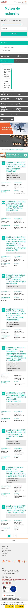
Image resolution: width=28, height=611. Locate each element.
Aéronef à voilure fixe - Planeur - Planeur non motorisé (6, 260)
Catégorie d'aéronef (18, 55)
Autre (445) (6, 74)
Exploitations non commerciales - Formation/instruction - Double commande (19, 259)
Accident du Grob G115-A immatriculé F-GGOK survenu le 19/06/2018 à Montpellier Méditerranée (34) (16, 397)
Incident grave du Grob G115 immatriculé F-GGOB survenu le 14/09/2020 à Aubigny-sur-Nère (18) (16, 279)
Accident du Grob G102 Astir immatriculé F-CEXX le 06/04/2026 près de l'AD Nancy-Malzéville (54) (15, 206)
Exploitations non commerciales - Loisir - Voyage (19, 295)
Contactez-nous (22, 2)
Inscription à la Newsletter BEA (25, 2)
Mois (17, 114)
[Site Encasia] (13, 590)
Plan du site (5, 552)
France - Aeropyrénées (19, 299)
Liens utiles (5, 548)
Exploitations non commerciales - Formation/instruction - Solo (19, 186)
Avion (2, 414)
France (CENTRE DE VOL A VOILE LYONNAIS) (19, 383)
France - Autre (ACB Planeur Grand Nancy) (20, 228)
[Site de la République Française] (5, 589)
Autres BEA (5, 546)
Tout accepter (9, 606)
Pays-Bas (16, 529)
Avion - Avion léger (5, 294)
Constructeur (4, 61)
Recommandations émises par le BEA (7, 128)
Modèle (17, 61)
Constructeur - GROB (8, 47)
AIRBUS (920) (7, 69)
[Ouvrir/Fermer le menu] (19, 2)
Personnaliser (14, 609)
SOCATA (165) (7, 85)
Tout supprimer (6, 50)
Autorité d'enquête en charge (4, 109)
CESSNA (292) (7, 79)
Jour (2, 119)
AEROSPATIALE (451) (7, 72)
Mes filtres (4, 43)
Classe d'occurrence (19, 93)
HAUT (13, 541)
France (15, 265)
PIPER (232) (6, 83)
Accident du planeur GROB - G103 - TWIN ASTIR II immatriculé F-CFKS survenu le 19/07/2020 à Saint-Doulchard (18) (16, 314)
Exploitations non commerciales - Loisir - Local (19, 333)
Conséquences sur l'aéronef (19, 98)
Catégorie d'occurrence (4, 93)
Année (3, 114)
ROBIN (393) (6, 76)
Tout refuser (19, 606)
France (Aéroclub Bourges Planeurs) (20, 338)
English (15, 2)
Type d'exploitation (5, 55)
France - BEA (4, 193)
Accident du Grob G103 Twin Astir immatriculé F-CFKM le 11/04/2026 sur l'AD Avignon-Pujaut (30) (16, 166)
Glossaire (4, 141)
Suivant (18, 536)
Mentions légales (6, 550)
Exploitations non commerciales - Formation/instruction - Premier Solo (19, 489)
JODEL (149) (6, 87)
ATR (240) (6, 81)
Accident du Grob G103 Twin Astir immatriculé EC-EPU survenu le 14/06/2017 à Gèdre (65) (15, 434)
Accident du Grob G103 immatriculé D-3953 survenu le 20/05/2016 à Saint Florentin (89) (16, 509)
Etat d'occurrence (4, 104)
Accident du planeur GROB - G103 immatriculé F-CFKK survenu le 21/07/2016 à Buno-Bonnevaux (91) (16, 471)
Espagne (16, 457)
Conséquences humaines (5, 98)
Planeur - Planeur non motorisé (5, 186)
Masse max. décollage (19, 109)
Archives (4, 555)
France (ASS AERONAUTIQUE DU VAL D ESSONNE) (19, 496)
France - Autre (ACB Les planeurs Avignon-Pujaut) (19, 192)
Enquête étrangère (18, 104)
